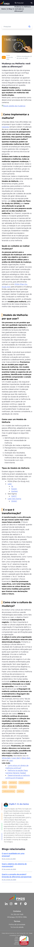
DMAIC (14, 501)
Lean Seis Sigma (14, 499)
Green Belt (15, 758)
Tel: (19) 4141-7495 (17, 914)
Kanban (14, 491)
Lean (10, 484)
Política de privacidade (17, 924)
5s (12, 486)
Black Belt (26, 758)
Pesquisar (20, 3)
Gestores (5, 127)
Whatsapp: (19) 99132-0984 (17, 917)
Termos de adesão (17, 927)
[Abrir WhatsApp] (4, 942)
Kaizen (14, 489)
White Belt (6, 758)
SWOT (14, 496)
